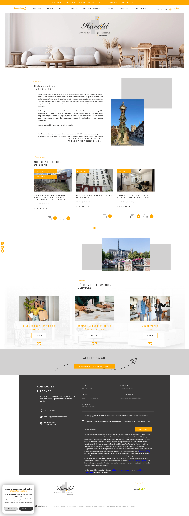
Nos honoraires (89, 506)
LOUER (50, 9)
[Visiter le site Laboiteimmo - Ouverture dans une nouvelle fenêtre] (41, 506)
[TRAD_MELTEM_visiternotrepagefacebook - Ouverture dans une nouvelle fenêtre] (2, 243)
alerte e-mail (141, 9)
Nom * (85, 385)
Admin (113, 506)
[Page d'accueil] (64, 494)
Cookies (132, 506)
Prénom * (125, 385)
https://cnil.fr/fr (144, 451)
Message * (87, 404)
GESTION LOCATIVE (91, 9)
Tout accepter (26, 508)
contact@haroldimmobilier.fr (55, 417)
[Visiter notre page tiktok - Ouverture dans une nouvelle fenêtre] (2, 251)
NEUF (61, 9)
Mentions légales (105, 506)
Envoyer (143, 429)
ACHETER (37, 9)
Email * (86, 394)
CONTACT (124, 9)
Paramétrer (11, 508)
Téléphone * (126, 394)
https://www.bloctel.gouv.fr (137, 460)
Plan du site (97, 506)
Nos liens (118, 506)
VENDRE (73, 9)
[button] (94, 228)
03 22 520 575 (49, 411)
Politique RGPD (125, 506)
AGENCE (109, 9)
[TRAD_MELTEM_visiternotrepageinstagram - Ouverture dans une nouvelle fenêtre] (2, 247)
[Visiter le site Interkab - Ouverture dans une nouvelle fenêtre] (139, 489)
